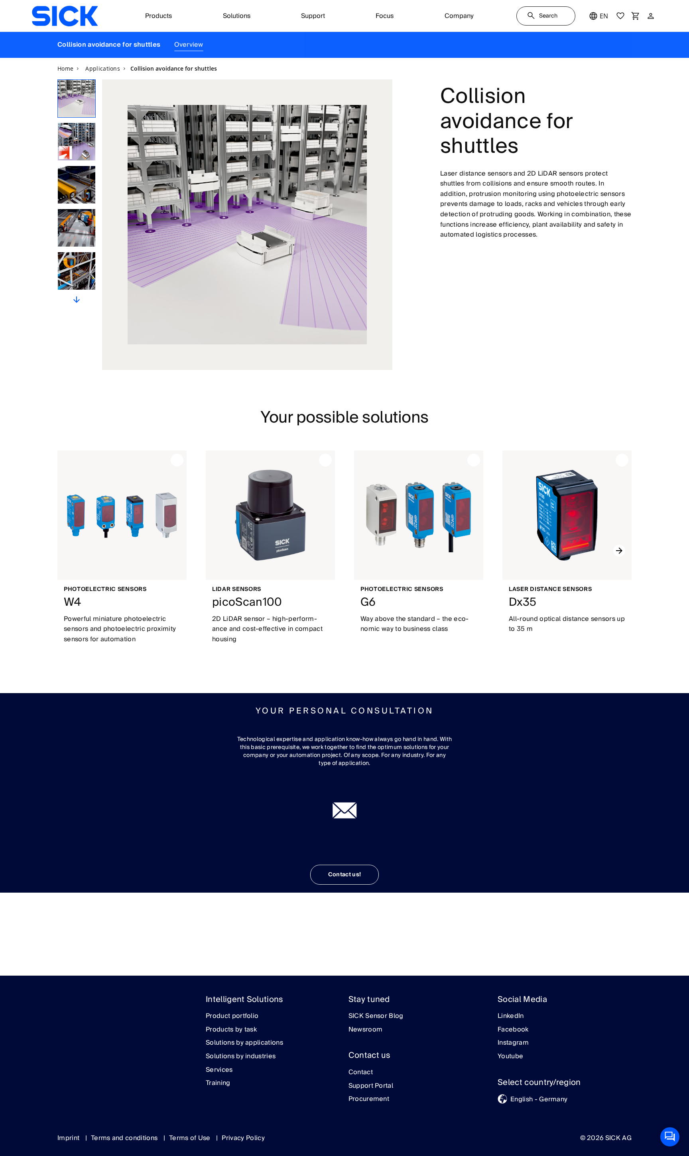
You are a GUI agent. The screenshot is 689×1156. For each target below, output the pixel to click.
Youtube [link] (510, 1056)
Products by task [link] (231, 1030)
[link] (65, 16)
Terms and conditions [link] (125, 1138)
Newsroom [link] (365, 1030)
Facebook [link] (513, 1030)
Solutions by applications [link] (244, 1043)
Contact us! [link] (344, 874)
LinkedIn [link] (511, 1016)
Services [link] (219, 1070)
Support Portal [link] (370, 1086)
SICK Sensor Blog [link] (376, 1016)
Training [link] (218, 1083)
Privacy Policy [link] (243, 1138)
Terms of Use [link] (190, 1138)
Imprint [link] (69, 1138)
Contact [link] (360, 1072)
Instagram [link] (513, 1043)
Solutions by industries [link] (241, 1056)
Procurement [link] (369, 1099)
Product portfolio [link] (232, 1016)
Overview (188, 44)
